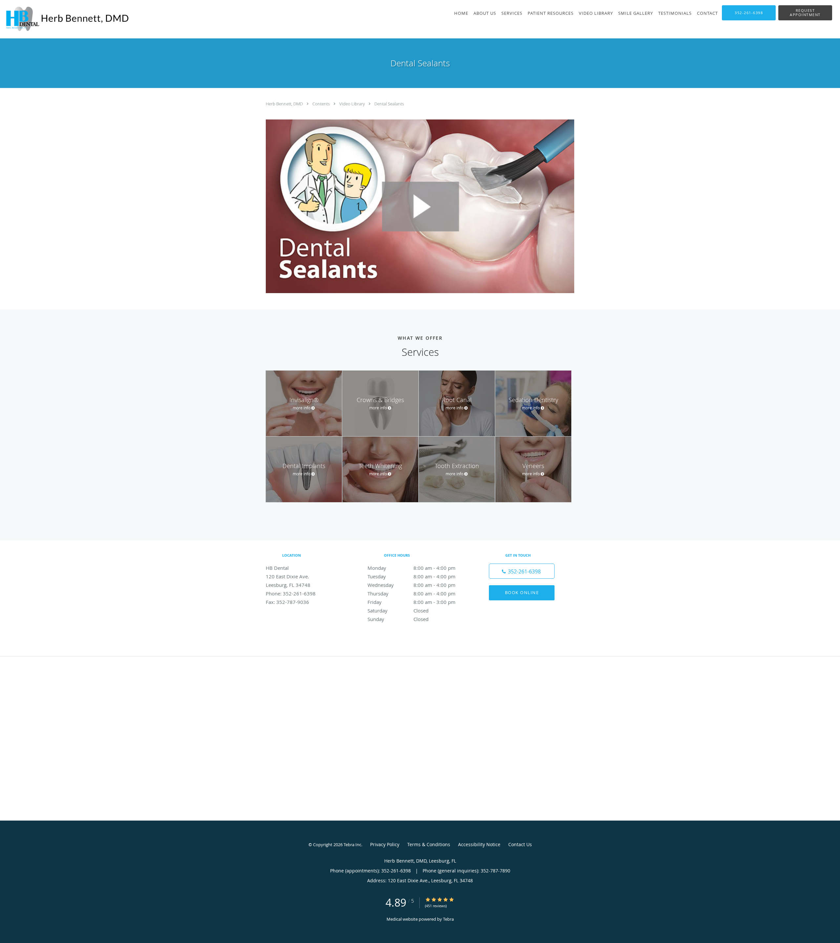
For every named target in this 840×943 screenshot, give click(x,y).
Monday (411, 568)
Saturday (398, 610)
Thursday (411, 593)
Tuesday (411, 576)
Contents (321, 104)
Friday (411, 602)
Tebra (448, 919)
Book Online (522, 592)
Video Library (352, 104)
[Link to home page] (65, 19)
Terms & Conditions (428, 844)
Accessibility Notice (479, 844)
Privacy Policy (384, 844)
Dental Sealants (389, 104)
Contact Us (520, 844)
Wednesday (411, 585)
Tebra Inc (352, 844)
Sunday (398, 619)
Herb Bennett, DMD (285, 104)
